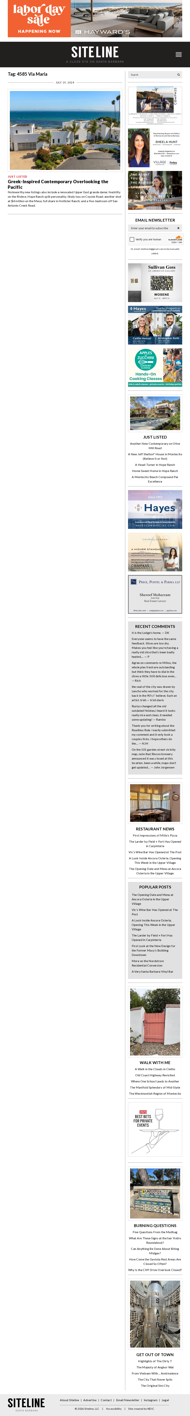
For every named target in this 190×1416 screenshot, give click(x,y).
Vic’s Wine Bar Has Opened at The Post (155, 852)
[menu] (179, 54)
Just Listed (17, 176)
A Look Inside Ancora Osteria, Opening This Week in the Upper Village (153, 924)
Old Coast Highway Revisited (155, 1075)
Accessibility (114, 1408)
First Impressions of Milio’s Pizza (155, 835)
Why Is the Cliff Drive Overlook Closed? (155, 1270)
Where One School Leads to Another (155, 1081)
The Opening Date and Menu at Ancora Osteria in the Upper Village (152, 899)
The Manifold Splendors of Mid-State (155, 1087)
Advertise (89, 1400)
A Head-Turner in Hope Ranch (155, 464)
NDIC (151, 1408)
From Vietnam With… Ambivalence (155, 1373)
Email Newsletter (127, 1400)
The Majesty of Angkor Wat (155, 1367)
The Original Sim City (155, 1385)
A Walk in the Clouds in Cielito (155, 1069)
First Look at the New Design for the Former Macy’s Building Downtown (154, 950)
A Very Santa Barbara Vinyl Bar (152, 971)
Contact (106, 1400)
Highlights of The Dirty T (155, 1361)
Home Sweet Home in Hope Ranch (155, 470)
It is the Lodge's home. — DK (150, 632)
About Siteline (69, 1400)
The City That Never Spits (155, 1379)
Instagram (151, 1400)
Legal (165, 1400)
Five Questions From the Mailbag (155, 1232)
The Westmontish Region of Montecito (155, 1093)
